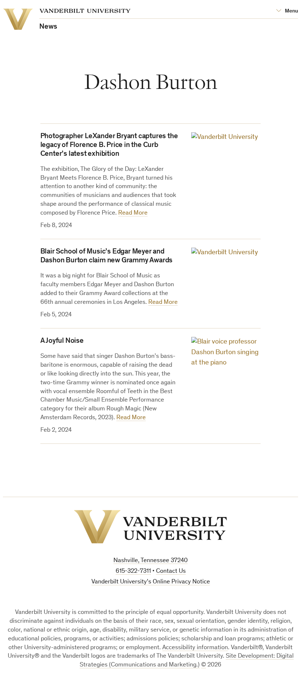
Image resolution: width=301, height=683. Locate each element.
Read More (133, 213)
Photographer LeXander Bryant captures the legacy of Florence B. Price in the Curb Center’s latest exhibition (109, 145)
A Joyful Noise (62, 341)
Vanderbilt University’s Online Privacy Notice (150, 582)
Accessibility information (195, 648)
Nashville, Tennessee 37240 (150, 561)
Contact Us (171, 571)
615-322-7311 (133, 571)
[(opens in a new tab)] (226, 271)
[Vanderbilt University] (150, 526)
